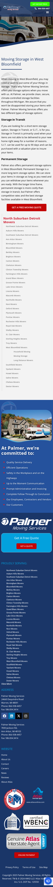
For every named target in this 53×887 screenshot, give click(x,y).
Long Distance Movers (23, 360)
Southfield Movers (14, 365)
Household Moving (22, 351)
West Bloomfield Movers (16, 347)
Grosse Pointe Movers (15, 282)
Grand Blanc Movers (15, 278)
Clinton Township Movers (17, 269)
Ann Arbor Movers (14, 239)
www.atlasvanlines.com (35, 802)
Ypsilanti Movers (13, 369)
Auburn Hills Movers (15, 230)
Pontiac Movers (13, 317)
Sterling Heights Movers (16, 339)
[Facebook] (4, 716)
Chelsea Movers (13, 382)
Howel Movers (12, 373)
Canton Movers (12, 261)
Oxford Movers (12, 308)
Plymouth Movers (13, 313)
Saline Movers (12, 378)
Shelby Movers (12, 330)
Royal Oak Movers (14, 326)
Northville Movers (14, 300)
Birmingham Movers (15, 243)
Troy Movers (11, 343)
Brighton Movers (13, 256)
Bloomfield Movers (14, 248)
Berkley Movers (12, 252)
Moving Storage (20, 356)
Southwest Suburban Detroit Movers (22, 235)
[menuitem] (27, 220)
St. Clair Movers (13, 334)
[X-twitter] (18, 716)
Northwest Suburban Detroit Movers (22, 226)
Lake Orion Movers (14, 287)
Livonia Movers (12, 291)
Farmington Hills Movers (16, 274)
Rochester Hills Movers (16, 321)
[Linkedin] (11, 716)
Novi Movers (11, 304)
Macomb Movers (13, 295)
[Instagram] (26, 716)
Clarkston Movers (13, 265)
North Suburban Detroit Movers (21, 220)
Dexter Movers (12, 386)
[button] (47, 12)
